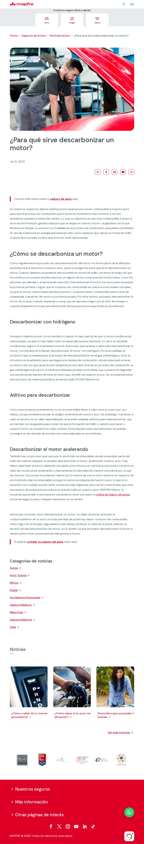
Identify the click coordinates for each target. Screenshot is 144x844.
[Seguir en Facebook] (51, 826)
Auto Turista (18, 575)
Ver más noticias (119, 732)
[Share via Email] (123, 172)
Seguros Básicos (21, 619)
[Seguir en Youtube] (76, 826)
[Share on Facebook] (106, 172)
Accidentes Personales (25, 597)
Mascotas (16, 612)
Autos (14, 568)
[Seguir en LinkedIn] (85, 826)
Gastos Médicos (21, 605)
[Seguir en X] (59, 826)
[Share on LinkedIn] (114, 172)
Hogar (14, 590)
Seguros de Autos (34, 35)
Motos (14, 583)
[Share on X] (97, 172)
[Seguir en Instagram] (68, 826)
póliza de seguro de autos (113, 494)
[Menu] (132, 4)
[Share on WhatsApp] (131, 172)
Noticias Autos (60, 35)
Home (14, 35)
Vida (13, 627)
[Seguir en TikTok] (93, 826)
